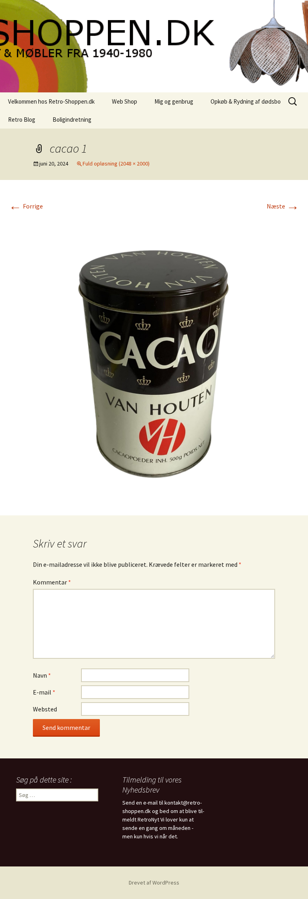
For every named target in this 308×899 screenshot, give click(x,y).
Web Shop (124, 101)
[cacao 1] (154, 356)
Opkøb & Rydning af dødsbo (246, 101)
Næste (283, 206)
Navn (42, 675)
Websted (45, 709)
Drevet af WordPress (154, 882)
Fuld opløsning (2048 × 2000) (116, 163)
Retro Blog (21, 119)
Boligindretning (72, 119)
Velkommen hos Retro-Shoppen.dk (51, 101)
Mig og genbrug (173, 101)
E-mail (44, 692)
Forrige (26, 206)
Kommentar (52, 582)
